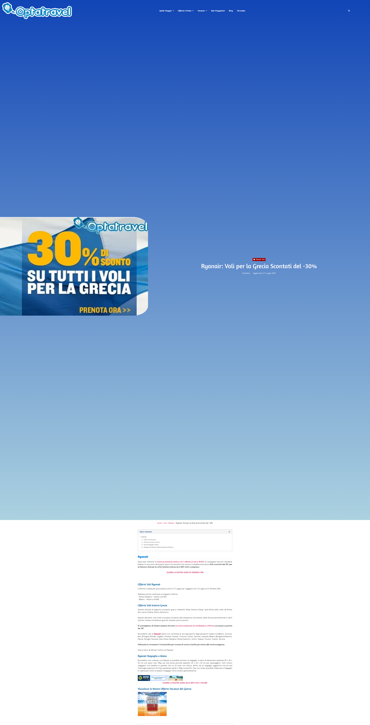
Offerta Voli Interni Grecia (152, 542)
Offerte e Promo (184, 10)
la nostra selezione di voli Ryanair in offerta (195, 626)
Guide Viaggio (165, 10)
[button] (349, 10)
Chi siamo (241, 10)
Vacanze (201, 10)
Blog (231, 10)
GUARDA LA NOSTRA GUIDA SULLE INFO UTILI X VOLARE (185, 683)
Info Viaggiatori (218, 10)
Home (159, 523)
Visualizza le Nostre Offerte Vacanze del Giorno (159, 547)
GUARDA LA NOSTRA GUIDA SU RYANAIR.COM (185, 572)
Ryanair (258, 259)
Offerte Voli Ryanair (150, 539)
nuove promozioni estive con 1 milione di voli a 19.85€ (180, 562)
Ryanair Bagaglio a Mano (151, 544)
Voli (263, 259)
